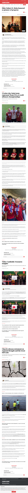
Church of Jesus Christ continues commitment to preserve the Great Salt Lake (13, 439)
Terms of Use (12, 489)
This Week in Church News (7, 85)
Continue (14, 491)
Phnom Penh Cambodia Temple (20, 292)
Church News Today (6, 252)
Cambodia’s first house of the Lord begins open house (10, 328)
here (16, 458)
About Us (3, 478)
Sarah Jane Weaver (8, 34)
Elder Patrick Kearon (4, 317)
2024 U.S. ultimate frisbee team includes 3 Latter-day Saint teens (11, 241)
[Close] (27, 486)
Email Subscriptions (16, 478)
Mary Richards (8, 126)
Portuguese (6, 102)
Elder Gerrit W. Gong (8, 293)
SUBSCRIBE (25, 0)
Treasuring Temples (11, 297)
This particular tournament (5, 142)
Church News (6, 0)
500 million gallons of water (13, 443)
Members (3, 91)
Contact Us (5, 478)
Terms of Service (9, 478)
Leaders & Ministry (4, 347)
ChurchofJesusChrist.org (16, 435)
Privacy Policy (12, 478)
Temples (12, 4)
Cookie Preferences (4, 479)
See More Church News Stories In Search (22, 14)
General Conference (7, 4)
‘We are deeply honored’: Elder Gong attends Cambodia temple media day (13, 325)
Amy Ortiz (7, 380)
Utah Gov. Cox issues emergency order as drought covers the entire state (13, 393)
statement (17, 383)
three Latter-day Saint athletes (12, 143)
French (9, 359)
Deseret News (3, 0)
